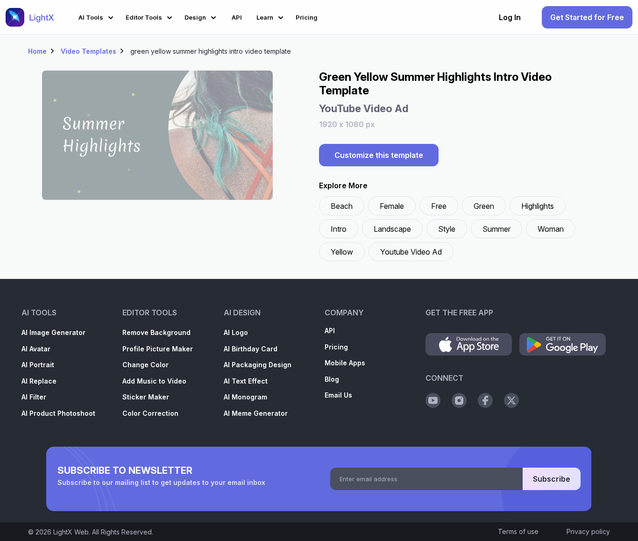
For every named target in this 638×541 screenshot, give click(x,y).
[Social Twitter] (511, 400)
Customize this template (378, 155)
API (330, 331)
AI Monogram (245, 397)
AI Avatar (35, 349)
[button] (97, 16)
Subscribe (551, 479)
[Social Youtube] (432, 400)
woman (551, 229)
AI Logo (236, 332)
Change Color (145, 365)
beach (342, 206)
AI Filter (33, 397)
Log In (510, 17)
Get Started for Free (587, 17)
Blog (332, 379)
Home (37, 51)
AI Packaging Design (257, 365)
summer (496, 229)
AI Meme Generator (256, 413)
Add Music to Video (154, 381)
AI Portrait (37, 365)
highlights (537, 206)
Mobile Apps (345, 363)
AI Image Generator (53, 332)
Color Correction (150, 413)
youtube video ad (411, 251)
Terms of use (518, 531)
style (446, 229)
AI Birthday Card (250, 349)
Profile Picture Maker (157, 349)
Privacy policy (588, 531)
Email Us (338, 395)
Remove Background (156, 332)
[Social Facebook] (485, 400)
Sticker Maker (145, 397)
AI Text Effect (246, 381)
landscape (392, 229)
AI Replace (39, 381)
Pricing (336, 347)
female (392, 206)
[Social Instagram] (459, 400)
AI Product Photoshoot (58, 413)
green (484, 206)
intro (339, 229)
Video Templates (88, 51)
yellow (342, 251)
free (439, 206)
